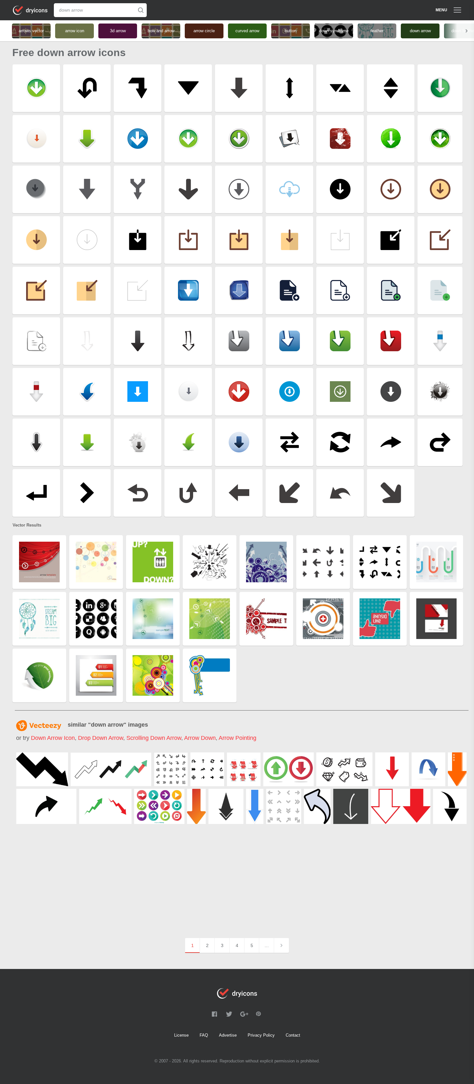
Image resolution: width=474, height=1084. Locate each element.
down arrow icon (53, 738)
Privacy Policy (261, 1035)
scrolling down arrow (153, 738)
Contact (293, 1035)
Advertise (228, 1035)
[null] (42, 769)
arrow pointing (237, 738)
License (181, 1035)
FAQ (204, 1035)
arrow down (200, 738)
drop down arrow (100, 738)
